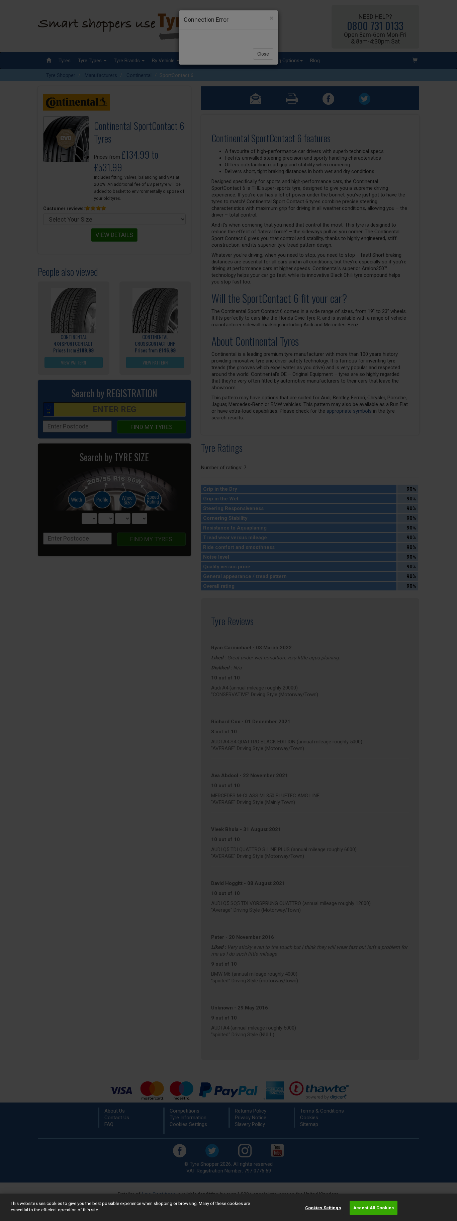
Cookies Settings (323, 1207)
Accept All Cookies (373, 1207)
